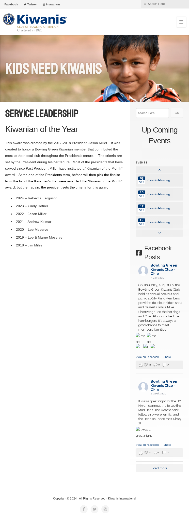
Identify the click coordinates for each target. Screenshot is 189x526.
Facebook (11, 4)
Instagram (52, 4)
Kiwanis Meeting (158, 180)
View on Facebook (147, 357)
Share (167, 357)
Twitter (32, 4)
